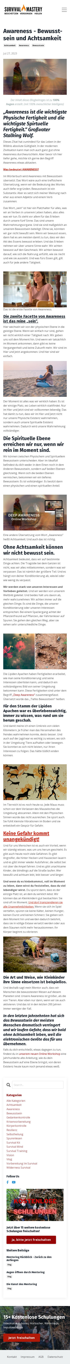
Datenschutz (55, 1357)
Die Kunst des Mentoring (22, 1284)
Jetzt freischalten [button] (21, 1338)
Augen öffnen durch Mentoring (26, 1272)
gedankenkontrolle (18, 1117)
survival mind (15, 1146)
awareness (24, 45)
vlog (9, 1159)
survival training (17, 1151)
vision (10, 1155)
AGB (41, 1357)
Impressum (28, 1357)
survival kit (13, 1142)
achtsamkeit (9, 45)
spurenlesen (14, 1138)
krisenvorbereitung (19, 1121)
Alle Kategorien (16, 1101)
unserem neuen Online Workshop (39, 1054)
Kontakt (12, 1357)
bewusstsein (38, 45)
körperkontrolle (16, 1126)
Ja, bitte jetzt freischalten (31, 1240)
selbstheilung (15, 1134)
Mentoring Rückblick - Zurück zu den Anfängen (29, 1258)
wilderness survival (18, 1167)
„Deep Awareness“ (23, 695)
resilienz (12, 1130)
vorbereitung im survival (22, 1163)
